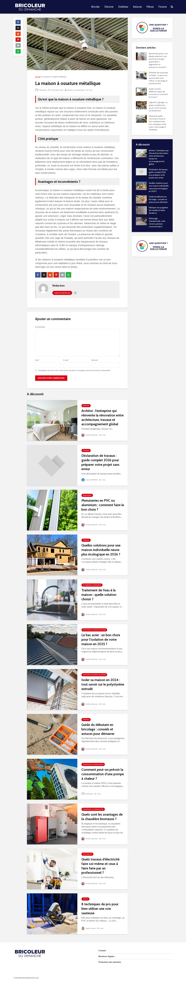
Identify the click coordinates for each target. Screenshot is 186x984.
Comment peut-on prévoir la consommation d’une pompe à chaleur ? (102, 773)
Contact (102, 950)
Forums (162, 6)
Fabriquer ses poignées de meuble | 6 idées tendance (158, 210)
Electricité (87, 854)
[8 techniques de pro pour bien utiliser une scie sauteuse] (52, 913)
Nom (37, 360)
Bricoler (95, 6)
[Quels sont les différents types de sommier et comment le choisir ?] (141, 91)
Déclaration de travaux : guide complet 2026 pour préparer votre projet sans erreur (100, 462)
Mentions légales (106, 956)
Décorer (109, 6)
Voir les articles (62, 293)
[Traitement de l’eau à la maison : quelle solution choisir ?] (52, 599)
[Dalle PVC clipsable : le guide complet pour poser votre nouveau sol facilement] (141, 105)
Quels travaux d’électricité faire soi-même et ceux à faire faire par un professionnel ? (100, 866)
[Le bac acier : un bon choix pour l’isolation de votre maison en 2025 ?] (52, 644)
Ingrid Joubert (90, 928)
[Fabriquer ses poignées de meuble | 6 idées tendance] (141, 210)
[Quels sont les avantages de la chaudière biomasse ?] (52, 824)
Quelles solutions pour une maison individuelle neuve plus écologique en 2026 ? (101, 549)
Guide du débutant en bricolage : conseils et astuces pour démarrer (98, 729)
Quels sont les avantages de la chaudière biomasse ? (102, 816)
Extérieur (123, 6)
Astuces (137, 6)
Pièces (150, 6)
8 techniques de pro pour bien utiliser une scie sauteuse (99, 908)
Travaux (86, 405)
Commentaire (40, 327)
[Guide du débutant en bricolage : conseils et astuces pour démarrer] (52, 734)
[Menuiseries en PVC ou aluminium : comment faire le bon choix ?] (52, 510)
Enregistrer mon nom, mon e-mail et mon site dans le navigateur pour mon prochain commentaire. (75, 370)
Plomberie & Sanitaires (92, 585)
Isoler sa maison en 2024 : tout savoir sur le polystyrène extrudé (102, 684)
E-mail (66, 360)
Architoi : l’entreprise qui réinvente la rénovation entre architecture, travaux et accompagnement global (102, 417)
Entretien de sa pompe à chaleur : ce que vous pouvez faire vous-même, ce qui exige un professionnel (158, 78)
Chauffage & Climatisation (93, 764)
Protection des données (109, 962)
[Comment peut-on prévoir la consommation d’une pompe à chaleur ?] (52, 779)
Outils (85, 899)
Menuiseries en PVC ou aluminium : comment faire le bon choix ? (102, 504)
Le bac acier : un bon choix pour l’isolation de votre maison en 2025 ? (100, 639)
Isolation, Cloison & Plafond (94, 630)
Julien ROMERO (91, 480)
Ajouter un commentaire (76, 90)
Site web (94, 360)
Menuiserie (87, 495)
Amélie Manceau (91, 435)
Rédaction (43, 90)
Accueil (38, 77)
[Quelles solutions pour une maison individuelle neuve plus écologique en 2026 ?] (52, 555)
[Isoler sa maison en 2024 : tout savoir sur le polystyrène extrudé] (52, 689)
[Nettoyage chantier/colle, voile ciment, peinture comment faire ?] (141, 221)
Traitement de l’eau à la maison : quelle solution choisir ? (98, 594)
